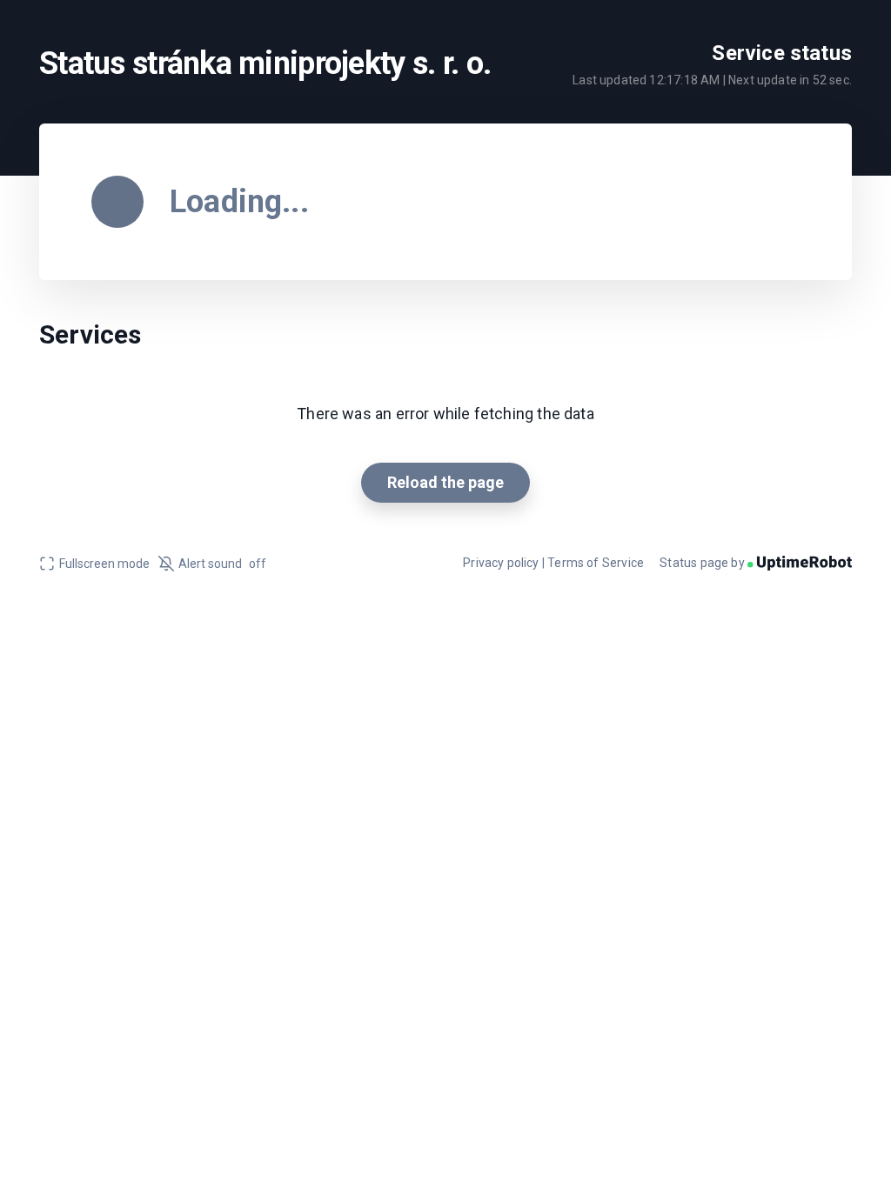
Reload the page (445, 482)
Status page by (703, 563)
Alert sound (222, 564)
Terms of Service (595, 563)
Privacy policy (501, 563)
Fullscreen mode (104, 564)
